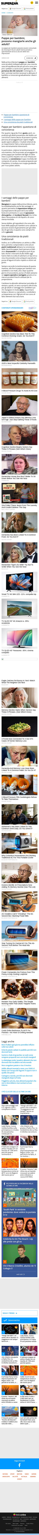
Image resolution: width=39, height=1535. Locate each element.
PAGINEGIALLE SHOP (26, 1517)
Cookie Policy (29, 1523)
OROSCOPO (6, 1476)
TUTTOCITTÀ (15, 1519)
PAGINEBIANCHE (7, 1519)
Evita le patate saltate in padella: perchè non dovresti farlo (19, 1051)
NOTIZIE (5, 1474)
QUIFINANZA (33, 1519)
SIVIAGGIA (26, 1519)
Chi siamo (8, 1523)
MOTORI (19, 1474)
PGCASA (35, 1517)
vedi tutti (19, 1274)
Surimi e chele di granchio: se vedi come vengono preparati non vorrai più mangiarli (19, 1056)
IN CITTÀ (15, 1476)
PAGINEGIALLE (16, 1517)
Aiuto (26, 1525)
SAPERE (34, 1474)
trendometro (14, 1320)
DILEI (21, 1519)
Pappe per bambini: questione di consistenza (16, 116)
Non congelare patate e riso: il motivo (16, 1065)
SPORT (12, 1474)
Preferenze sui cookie (17, 1525)
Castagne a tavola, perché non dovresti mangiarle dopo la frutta (17, 1077)
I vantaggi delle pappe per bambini (17, 119)
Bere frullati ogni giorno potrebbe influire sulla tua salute (18, 1046)
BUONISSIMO (16, 1521)
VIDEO (27, 1474)
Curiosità (10, 13)
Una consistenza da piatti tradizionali (18, 122)
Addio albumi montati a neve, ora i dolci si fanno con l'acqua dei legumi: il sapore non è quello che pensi (19, 1070)
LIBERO (4, 1517)
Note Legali (15, 1523)
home (3, 13)
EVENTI (19, 1479)
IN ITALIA (24, 1476)
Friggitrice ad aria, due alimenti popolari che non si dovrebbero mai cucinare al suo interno (19, 1083)
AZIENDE (33, 1476)
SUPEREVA (23, 1521)
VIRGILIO (9, 1517)
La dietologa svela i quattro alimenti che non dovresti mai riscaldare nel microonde (19, 1061)
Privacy (22, 1523)
